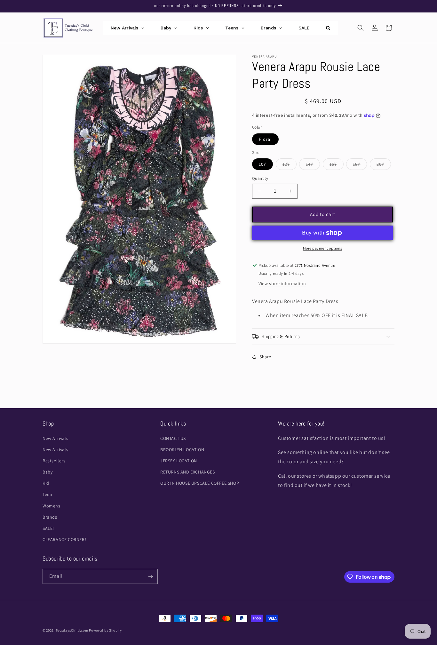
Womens (51, 506)
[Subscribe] (150, 576)
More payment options (322, 248)
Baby (47, 472)
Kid (46, 483)
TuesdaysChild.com (72, 630)
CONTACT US (173, 438)
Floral (265, 139)
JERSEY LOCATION (178, 461)
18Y (360, 165)
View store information (282, 283)
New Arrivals (55, 438)
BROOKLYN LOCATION (182, 449)
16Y (337, 165)
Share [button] (265, 357)
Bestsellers (54, 461)
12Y (289, 165)
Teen (47, 494)
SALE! (48, 528)
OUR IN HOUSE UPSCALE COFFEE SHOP (199, 483)
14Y (313, 165)
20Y (384, 165)
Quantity (260, 178)
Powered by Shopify (105, 630)
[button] (361, 28)
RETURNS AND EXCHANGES (187, 472)
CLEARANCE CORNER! (64, 539)
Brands (50, 517)
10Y (262, 164)
